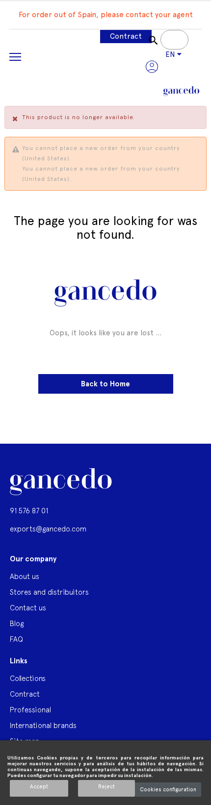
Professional (30, 709)
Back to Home (105, 383)
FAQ (16, 639)
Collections (28, 678)
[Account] (151, 66)
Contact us (28, 608)
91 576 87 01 (29, 510)
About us (24, 576)
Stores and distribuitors (49, 592)
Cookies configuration (168, 789)
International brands (43, 725)
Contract (126, 36)
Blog (17, 623)
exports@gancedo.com (48, 529)
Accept (39, 786)
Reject (106, 786)
